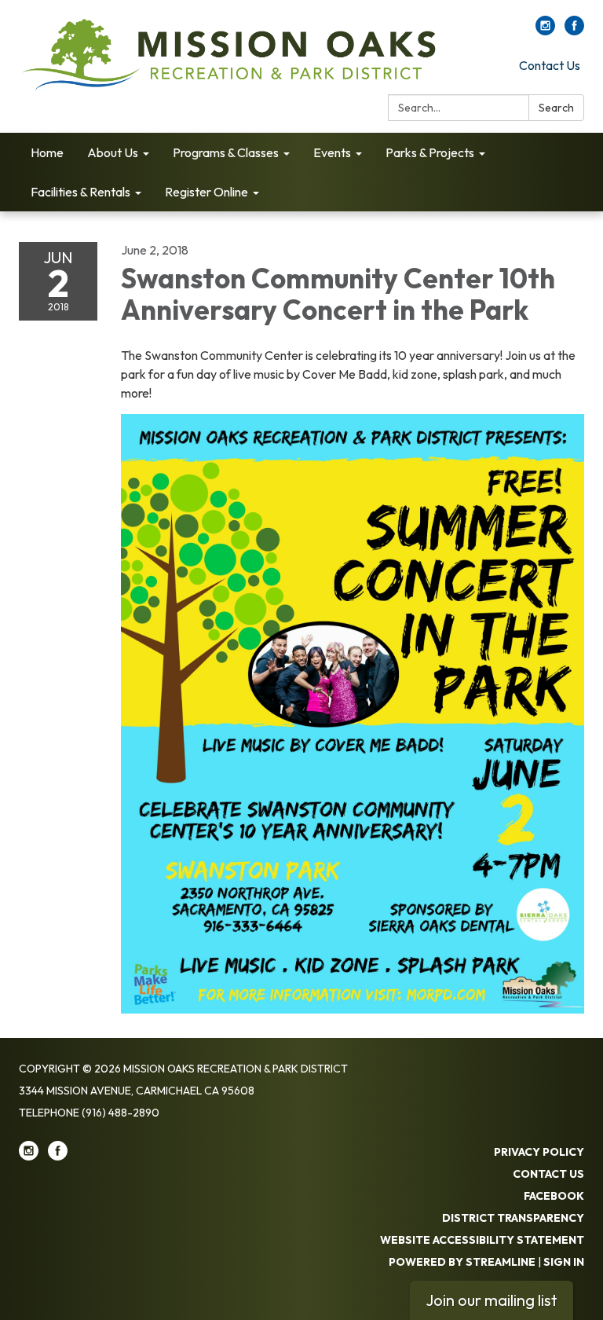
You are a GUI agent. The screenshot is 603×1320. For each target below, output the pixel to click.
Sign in (563, 1262)
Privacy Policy (539, 1152)
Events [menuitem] (332, 152)
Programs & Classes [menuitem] (226, 152)
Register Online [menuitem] (206, 192)
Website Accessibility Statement (482, 1240)
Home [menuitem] (47, 152)
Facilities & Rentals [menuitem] (80, 192)
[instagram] (545, 30)
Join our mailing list (491, 1300)
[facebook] (574, 30)
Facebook (554, 1196)
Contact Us (549, 65)
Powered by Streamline (462, 1262)
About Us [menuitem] (112, 152)
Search (556, 108)
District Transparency (513, 1218)
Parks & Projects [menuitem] (430, 152)
